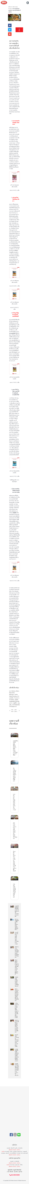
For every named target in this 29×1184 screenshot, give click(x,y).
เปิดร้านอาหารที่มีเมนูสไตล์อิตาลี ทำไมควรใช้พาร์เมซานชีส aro (17, 1026)
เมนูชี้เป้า (15, 703)
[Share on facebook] (10, 25)
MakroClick (12, 692)
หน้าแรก (10, 6)
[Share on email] (10, 34)
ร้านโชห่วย (11, 699)
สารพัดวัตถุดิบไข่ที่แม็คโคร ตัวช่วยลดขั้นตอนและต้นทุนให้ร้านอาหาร (17, 1055)
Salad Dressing (13, 696)
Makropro (11, 694)
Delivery (13, 691)
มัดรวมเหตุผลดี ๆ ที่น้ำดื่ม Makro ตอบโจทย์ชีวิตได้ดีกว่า (14, 775)
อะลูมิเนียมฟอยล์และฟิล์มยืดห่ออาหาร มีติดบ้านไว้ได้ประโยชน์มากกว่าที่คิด (17, 911)
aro (10, 691)
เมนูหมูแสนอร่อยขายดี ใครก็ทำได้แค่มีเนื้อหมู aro (14, 890)
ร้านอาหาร (16, 698)
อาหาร (10, 703)
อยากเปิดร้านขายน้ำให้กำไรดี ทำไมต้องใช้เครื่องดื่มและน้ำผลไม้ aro (17, 994)
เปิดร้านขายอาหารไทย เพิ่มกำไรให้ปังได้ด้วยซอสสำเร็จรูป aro (15, 830)
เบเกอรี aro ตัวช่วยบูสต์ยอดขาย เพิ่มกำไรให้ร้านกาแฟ (14, 802)
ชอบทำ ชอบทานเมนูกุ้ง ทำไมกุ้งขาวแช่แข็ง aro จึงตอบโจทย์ (17, 1040)
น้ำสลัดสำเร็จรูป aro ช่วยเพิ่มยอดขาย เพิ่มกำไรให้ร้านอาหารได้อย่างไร (17, 1069)
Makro (17, 691)
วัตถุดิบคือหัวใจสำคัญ (14, 701)
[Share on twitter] (10, 30)
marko (16, 694)
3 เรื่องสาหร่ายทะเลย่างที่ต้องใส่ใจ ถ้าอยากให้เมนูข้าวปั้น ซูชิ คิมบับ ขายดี (17, 1010)
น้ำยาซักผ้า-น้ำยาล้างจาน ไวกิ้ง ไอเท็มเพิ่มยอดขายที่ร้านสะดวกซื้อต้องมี (14, 861)
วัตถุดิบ (16, 699)
